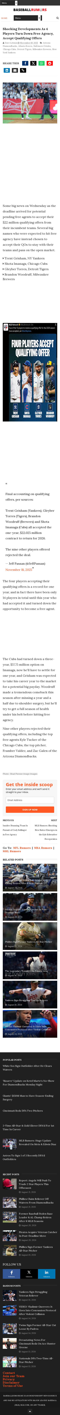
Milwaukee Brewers (42, 49)
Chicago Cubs (9, 49)
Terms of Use (13, 1386)
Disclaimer (11, 1382)
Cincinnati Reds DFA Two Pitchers (23, 1110)
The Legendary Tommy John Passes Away (26, 971)
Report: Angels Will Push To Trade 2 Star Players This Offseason (35, 1184)
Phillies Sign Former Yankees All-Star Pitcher (28, 941)
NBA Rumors (43, 848)
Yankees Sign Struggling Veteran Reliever (26, 1000)
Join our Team (13, 1376)
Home (4, 18)
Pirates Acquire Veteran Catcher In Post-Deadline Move (26, 911)
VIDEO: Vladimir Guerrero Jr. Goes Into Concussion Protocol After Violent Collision (27, 1028)
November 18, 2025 (19, 570)
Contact (9, 1373)
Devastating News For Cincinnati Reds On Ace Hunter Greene (37, 1343)
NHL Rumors (12, 851)
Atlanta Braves (25, 46)
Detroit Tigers (24, 49)
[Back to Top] (30, 1411)
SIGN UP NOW (30, 809)
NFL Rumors (22, 848)
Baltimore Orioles (42, 46)
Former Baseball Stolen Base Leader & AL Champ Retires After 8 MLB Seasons (26, 882)
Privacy (9, 1379)
